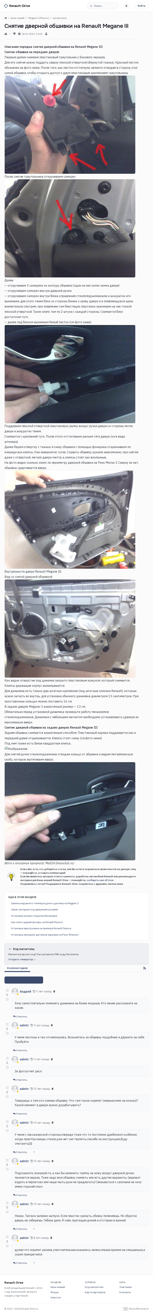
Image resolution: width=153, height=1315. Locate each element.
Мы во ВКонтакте (136, 1308)
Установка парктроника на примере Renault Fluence (41, 928)
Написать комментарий (24, 980)
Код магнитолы (94, 1287)
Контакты (125, 1292)
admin (24, 1025)
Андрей (25, 991)
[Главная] (5, 18)
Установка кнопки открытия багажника (34, 915)
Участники (125, 1287)
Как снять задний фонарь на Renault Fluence (37, 922)
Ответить (21, 1016)
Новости (56, 1297)
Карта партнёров (95, 1292)
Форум (55, 1292)
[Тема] (127, 6)
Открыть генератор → (22, 959)
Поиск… (98, 5)
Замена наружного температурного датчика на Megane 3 (45, 903)
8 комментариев (17, 968)
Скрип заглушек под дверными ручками (34, 909)
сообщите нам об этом (100, 880)
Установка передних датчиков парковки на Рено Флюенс (45, 934)
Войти (141, 5)
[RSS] (145, 968)
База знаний (58, 1287)
